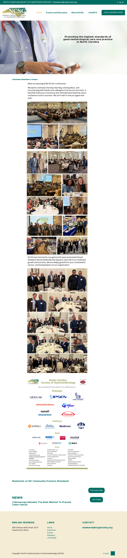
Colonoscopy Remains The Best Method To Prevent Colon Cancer (41, 503)
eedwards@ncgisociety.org (66, 2)
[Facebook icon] (117, 2)
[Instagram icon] (122, 2)
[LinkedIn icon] (120, 2)
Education (51, 530)
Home (49, 528)
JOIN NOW (51, 538)
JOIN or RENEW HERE (113, 12)
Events (50, 533)
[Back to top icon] (113, 553)
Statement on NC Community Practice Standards (40, 481)
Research (51, 535)
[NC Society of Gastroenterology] (14, 13)
